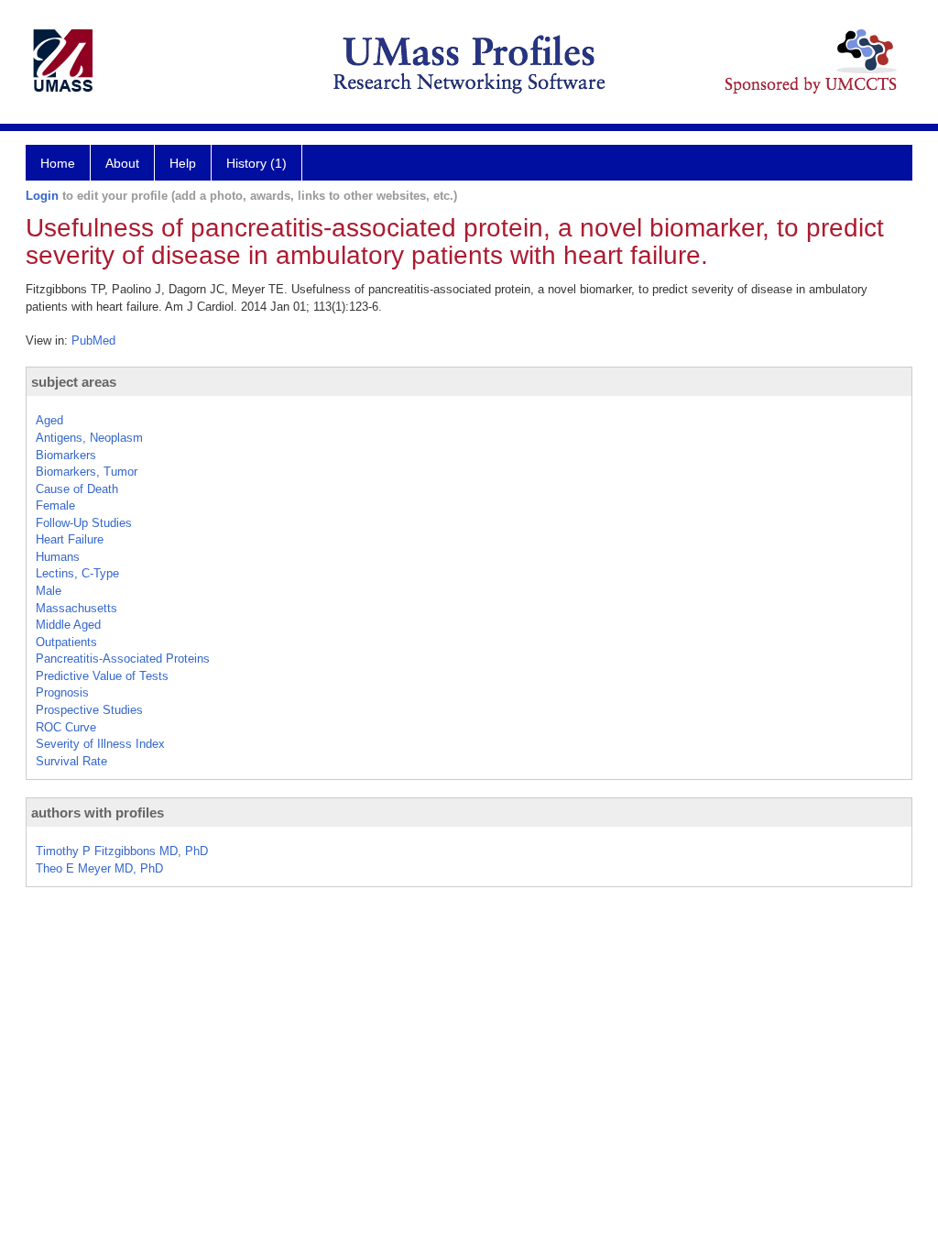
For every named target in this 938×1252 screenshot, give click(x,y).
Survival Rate (71, 761)
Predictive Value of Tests (102, 676)
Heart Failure (70, 539)
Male (48, 591)
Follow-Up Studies (84, 523)
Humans (58, 557)
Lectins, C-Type (77, 573)
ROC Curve (66, 727)
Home (57, 163)
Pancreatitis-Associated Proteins (123, 658)
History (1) (256, 163)
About (122, 163)
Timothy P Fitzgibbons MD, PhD (122, 851)
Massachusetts (76, 608)
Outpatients (66, 642)
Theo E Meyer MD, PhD (99, 868)
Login (42, 196)
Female (55, 505)
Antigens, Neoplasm (89, 438)
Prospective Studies (89, 710)
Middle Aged (68, 624)
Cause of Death (77, 489)
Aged (49, 420)
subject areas (73, 382)
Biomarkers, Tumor (86, 471)
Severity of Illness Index (100, 744)
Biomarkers (66, 455)
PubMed (93, 340)
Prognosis (62, 692)
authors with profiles (97, 812)
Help (182, 163)
